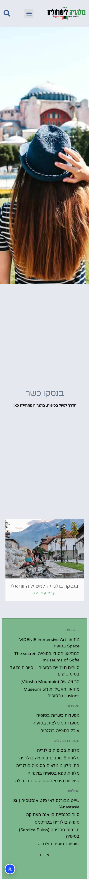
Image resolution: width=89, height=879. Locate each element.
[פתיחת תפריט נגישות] (10, 869)
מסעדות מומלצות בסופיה (56, 723)
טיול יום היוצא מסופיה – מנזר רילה (47, 780)
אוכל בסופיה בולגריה (60, 730)
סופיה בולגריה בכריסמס (57, 822)
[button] (28, 13)
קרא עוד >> (44, 593)
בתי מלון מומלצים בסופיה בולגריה (48, 765)
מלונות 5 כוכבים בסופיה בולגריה (49, 758)
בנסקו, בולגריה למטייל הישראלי (45, 586)
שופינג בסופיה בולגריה (59, 843)
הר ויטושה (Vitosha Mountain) (50, 681)
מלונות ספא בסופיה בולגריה (54, 773)
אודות (44, 854)
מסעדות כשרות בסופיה (58, 715)
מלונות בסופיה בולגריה (58, 750)
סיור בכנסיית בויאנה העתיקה (53, 814)
